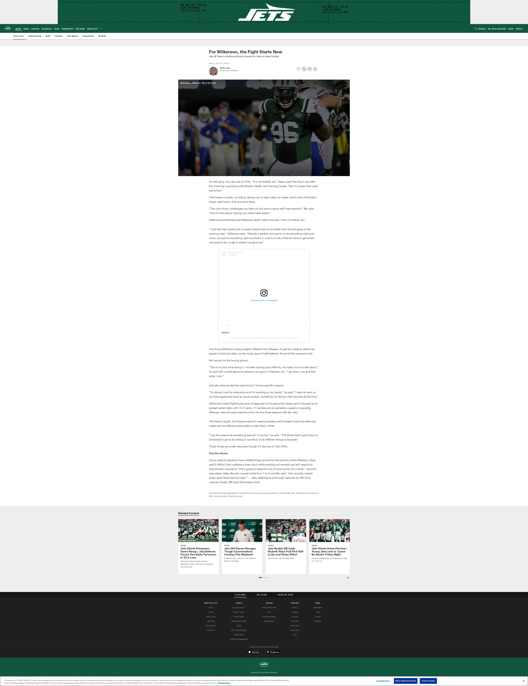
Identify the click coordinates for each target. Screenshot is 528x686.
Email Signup (211, 625)
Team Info (295, 603)
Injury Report (295, 630)
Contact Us (211, 630)
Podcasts (317, 621)
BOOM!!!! (226, 333)
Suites (238, 625)
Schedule (295, 612)
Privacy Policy (224, 683)
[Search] (476, 28)
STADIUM (269, 603)
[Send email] (309, 70)
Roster (294, 607)
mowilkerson (249, 338)
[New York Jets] (264, 664)
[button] (264, 128)
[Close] (524, 681)
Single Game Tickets (238, 621)
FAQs (211, 607)
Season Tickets (238, 612)
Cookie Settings (383, 681)
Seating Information (269, 607)
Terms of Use (211, 617)
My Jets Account (239, 607)
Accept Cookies (428, 681)
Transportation (269, 621)
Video (318, 612)
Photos (318, 617)
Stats (295, 635)
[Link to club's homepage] (7, 28)
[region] (264, 681)
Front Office (295, 621)
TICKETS (238, 603)
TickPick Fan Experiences (238, 639)
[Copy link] (315, 69)
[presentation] (349, 578)
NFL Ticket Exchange (238, 630)
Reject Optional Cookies (405, 681)
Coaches (295, 617)
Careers (211, 612)
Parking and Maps (269, 617)
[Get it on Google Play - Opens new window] (273, 653)
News (317, 603)
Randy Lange (225, 68)
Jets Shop (211, 621)
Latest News (317, 607)
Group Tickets (239, 617)
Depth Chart (294, 625)
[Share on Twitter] (304, 70)
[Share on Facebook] (298, 70)
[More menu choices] (101, 28)
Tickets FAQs (239, 635)
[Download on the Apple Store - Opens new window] (254, 652)
